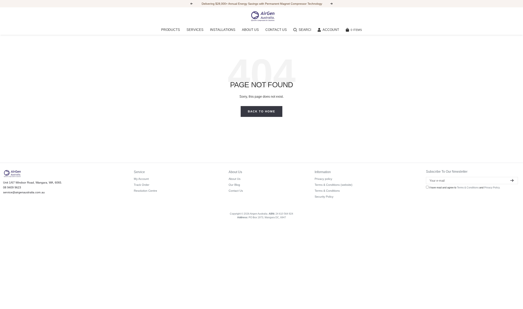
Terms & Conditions (327, 190)
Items (356, 30)
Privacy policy (323, 178)
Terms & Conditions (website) (333, 184)
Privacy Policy (492, 187)
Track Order (141, 184)
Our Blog (234, 184)
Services (195, 29)
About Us (250, 29)
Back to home (261, 111)
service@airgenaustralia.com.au (24, 192)
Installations (222, 29)
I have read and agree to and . (464, 187)
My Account (141, 178)
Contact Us (276, 29)
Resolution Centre (145, 190)
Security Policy (324, 196)
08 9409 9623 (12, 187)
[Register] (512, 180)
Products (170, 29)
